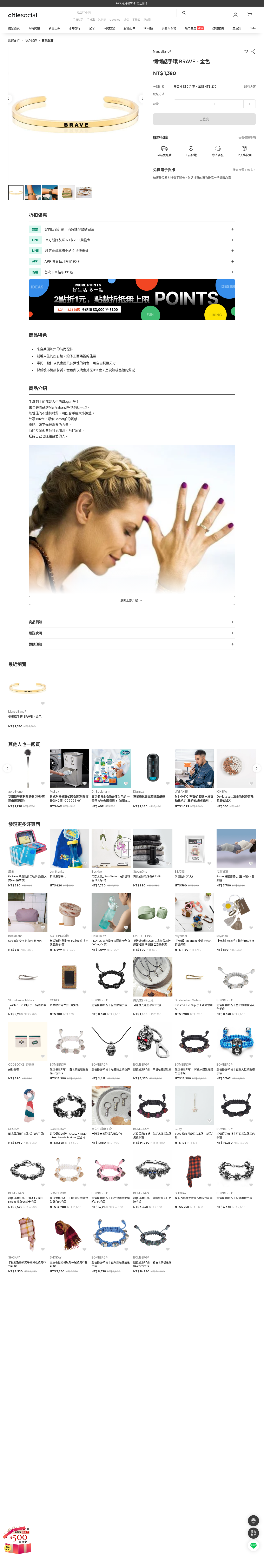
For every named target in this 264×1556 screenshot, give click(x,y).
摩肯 (11, 871)
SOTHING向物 (59, 936)
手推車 (91, 19)
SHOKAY (14, 1129)
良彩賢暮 (222, 871)
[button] (16, 192)
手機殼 (136, 19)
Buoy (178, 1129)
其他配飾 (47, 40)
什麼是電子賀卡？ (244, 170)
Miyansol (181, 936)
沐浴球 (102, 19)
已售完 (204, 119)
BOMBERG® (100, 1000)
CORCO (55, 1000)
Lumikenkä (57, 871)
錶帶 (126, 19)
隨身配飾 (31, 40)
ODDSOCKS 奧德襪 (21, 1064)
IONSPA (222, 791)
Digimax (138, 791)
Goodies (115, 19)
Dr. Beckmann (101, 791)
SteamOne (140, 871)
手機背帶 (78, 19)
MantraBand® (17, 711)
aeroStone (15, 791)
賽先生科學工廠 (143, 1000)
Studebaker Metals (21, 1000)
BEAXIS (180, 871)
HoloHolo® (99, 936)
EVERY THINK (142, 936)
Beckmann (15, 936)
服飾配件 (14, 40)
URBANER (181, 791)
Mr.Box (54, 791)
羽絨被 (148, 19)
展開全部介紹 (129, 600)
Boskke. (97, 871)
